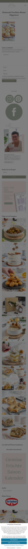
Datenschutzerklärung (11, 547)
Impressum (19, 547)
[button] (14, 539)
